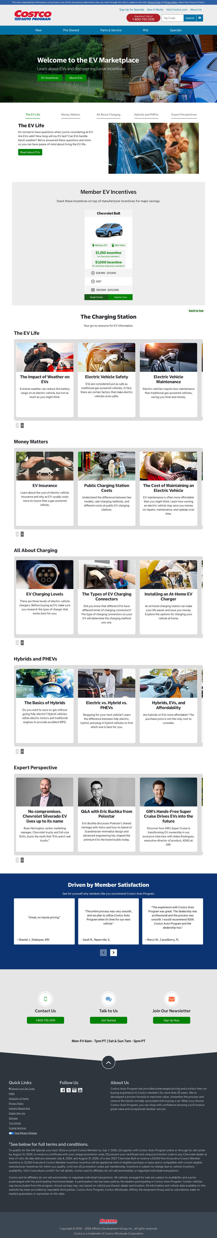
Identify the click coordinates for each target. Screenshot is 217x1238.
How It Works (155, 9)
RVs (145, 30)
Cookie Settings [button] (17, 1128)
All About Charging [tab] (108, 114)
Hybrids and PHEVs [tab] (146, 114)
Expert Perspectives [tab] (184, 114)
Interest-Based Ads (19, 1108)
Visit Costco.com (176, 9)
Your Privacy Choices (25, 1133)
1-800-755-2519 (143, 19)
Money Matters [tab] (70, 114)
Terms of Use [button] (154, 2)
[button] (199, 18)
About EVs (75, 77)
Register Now (120, 297)
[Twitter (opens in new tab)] (68, 1089)
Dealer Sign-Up (17, 1113)
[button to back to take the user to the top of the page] (108, 1062)
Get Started (108, 1020)
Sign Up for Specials (131, 9)
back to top (196, 310)
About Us (196, 9)
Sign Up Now (172, 1020)
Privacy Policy (16, 1103)
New (38, 30)
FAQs (12, 1093)
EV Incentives (49, 77)
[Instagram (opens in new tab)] (74, 1089)
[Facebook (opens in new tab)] (63, 1089)
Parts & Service (111, 30)
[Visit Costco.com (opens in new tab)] (108, 1221)
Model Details (96, 297)
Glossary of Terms (19, 1098)
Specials (176, 30)
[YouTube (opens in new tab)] (80, 1089)
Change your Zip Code (22, 1088)
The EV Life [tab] (33, 114)
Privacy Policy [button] (171, 2)
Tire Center (15, 1123)
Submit (190, 18)
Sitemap (13, 1118)
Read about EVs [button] (30, 152)
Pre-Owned (71, 30)
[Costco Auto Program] (33, 15)
